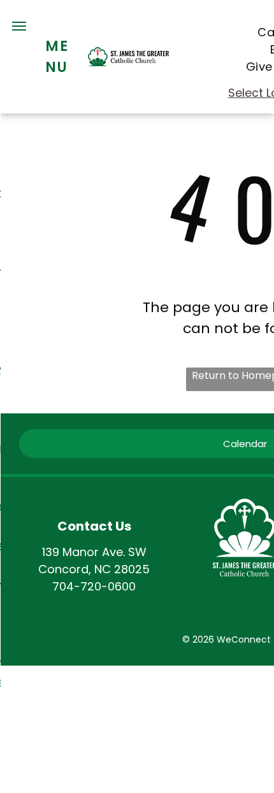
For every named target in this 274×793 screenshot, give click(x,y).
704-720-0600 (94, 586)
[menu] (19, 26)
